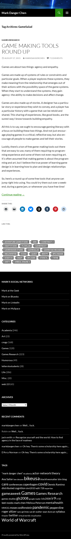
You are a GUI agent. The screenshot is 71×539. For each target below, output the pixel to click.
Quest (34, 254)
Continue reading (13, 194)
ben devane (18, 479)
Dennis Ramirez (56, 484)
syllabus (60, 511)
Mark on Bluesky (10, 296)
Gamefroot (41, 246)
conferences (15, 484)
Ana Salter (7, 479)
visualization (36, 516)
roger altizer (9, 511)
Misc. (4, 378)
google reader (35, 499)
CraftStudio (10, 246)
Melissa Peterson (35, 502)
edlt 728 (40, 488)
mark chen (20, 502)
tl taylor (5, 515)
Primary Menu (67, 13)
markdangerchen (35, 58)
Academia (7, 330)
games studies (9, 498)
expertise (49, 488)
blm (60, 479)
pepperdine (57, 507)
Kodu (24, 254)
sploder (31, 258)
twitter (13, 515)
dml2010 (30, 488)
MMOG (5, 507)
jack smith (7, 437)
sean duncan (49, 511)
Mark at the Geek (10, 290)
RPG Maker (58, 254)
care (5, 484)
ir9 (53, 498)
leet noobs (8, 502)
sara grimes (23, 511)
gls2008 (22, 498)
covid (42, 484)
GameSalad (33, 250)
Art (3, 336)
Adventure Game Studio (16, 242)
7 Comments (56, 58)
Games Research (10, 40)
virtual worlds (24, 515)
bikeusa (32, 478)
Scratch (8, 258)
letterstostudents (10, 366)
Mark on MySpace (11, 308)
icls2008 (46, 498)
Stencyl (44, 258)
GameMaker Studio (13, 250)
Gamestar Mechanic (53, 250)
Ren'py (45, 254)
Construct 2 (47, 242)
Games (5, 348)
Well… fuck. (29, 425)
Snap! (20, 258)
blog (64, 479)
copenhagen (30, 484)
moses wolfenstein (21, 507)
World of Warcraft (19, 520)
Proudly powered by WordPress (15, 535)
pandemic (41, 507)
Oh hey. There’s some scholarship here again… (46, 446)
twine (55, 258)
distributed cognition (14, 488)
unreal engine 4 (22, 262)
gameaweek (11, 493)
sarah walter (35, 511)
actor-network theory (46, 473)
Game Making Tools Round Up (30, 48)
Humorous (7, 360)
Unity (7, 262)
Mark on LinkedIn (10, 302)
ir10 (58, 498)
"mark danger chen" (12, 473)
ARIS (35, 242)
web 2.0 (6, 384)
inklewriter (10, 254)
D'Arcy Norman (10, 452)
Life (3, 372)
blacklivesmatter (48, 479)
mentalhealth (54, 502)
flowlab (26, 246)
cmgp (4, 342)
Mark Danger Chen (14, 13)
